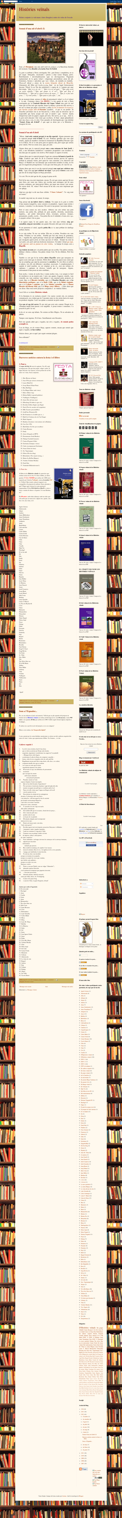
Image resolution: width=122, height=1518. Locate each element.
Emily (82, 1121)
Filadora (83, 1127)
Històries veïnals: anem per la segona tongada (95, 336)
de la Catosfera (85, 1075)
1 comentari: (51, 700)
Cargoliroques (84, 1030)
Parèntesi (83, 1243)
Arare (82, 1014)
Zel (82, 1316)
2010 (82, 1456)
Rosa (82, 1266)
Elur (82, 1118)
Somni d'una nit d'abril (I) (32, 28)
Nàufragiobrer (84, 1225)
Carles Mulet (84, 1034)
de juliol (85, 1424)
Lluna (82, 1200)
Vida (82, 1302)
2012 (82, 1414)
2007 (82, 1463)
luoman (64, 1496)
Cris (82, 1050)
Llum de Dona (85, 1198)
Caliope (83, 1025)
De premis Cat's (85, 1082)
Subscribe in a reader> (96, 1475)
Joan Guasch (84, 1159)
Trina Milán (84, 1296)
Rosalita (83, 1268)
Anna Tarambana (85, 1009)
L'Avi (82, 1180)
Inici (46, 986)
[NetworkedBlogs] (91, 842)
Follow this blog (91, 845)
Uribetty (83, 1300)
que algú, (70, 242)
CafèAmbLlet (84, 1023)
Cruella (83, 1052)
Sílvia (82, 1273)
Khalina (83, 1175)
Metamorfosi (84, 1212)
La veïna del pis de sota (87, 1189)
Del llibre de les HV (86, 1091)
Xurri (82, 1312)
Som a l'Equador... (28, 711)
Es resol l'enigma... (94, 285)
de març (85, 1444)
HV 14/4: (94, 259)
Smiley (83, 1278)
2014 (82, 1409)
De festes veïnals (29, 349)
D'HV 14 (83, 1064)
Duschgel (83, 1102)
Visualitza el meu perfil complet (87, 419)
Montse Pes (84, 1216)
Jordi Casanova (85, 1162)
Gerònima (83, 1141)
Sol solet (83, 1280)
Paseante (83, 1246)
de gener (85, 1450)
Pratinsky (83, 1248)
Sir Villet (83, 1275)
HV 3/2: (95, 375)
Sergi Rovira (84, 1271)
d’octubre (85, 1416)
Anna (82, 1005)
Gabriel (83, 1134)
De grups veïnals (85, 1073)
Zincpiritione (84, 1318)
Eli (81, 1114)
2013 (82, 1412)
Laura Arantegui (85, 1193)
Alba (82, 996)
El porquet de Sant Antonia (88, 1109)
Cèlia (82, 1043)
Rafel (82, 1252)
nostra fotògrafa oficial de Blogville (59, 83)
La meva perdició (85, 1184)
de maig (85, 1429)
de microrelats (84, 1077)
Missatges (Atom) (32, 990)
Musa (82, 1223)
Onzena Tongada (85, 1234)
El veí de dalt (85, 416)
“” (56, 192)
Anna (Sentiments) (86, 1007)
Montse (83, 1214)
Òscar (82, 1237)
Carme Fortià (84, 1037)
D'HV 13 (83, 1062)
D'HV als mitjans (85, 1066)
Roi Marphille (84, 1264)
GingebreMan (84, 1143)
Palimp (83, 1239)
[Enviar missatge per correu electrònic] (58, 347)
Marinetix (83, 1205)
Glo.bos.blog (84, 1146)
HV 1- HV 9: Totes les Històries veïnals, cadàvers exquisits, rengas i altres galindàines (96, 309)
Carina (82, 1032)
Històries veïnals (34, 9)
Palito (82, 1241)
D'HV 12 (83, 1059)
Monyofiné (84, 1218)
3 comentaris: (52, 347)
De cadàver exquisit (86, 1068)
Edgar (82, 1105)
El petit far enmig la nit (87, 1107)
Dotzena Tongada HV (86, 1100)
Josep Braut (84, 1166)
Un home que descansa (87, 1298)
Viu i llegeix (84, 1307)
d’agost (85, 1422)
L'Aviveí (83, 1182)
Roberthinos (84, 1262)
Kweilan (83, 1177)
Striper (83, 1284)
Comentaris (84, 887)
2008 (82, 1461)
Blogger (81, 1496)
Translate (92, 157)
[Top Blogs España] (98, 1482)
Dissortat (83, 1098)
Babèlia (83, 1016)
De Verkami (38, 702)
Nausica (83, 1227)
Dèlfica (83, 1096)
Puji (82, 1250)
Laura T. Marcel (85, 1196)
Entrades (83, 884)
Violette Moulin (85, 1305)
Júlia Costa (84, 1171)
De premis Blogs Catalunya (88, 1080)
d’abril (85, 1432)
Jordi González (85, 1164)
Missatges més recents (25, 986)
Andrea (83, 1002)
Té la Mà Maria (85, 1289)
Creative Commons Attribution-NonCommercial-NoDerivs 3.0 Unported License (90, 170)
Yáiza (82, 1314)
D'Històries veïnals (30, 702)
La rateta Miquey (85, 1187)
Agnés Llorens (85, 991)
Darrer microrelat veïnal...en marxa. (93, 349)
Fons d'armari (84, 1130)
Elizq (82, 1116)
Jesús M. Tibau (85, 1152)
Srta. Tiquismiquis (86, 1282)
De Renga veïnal (85, 1084)
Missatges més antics (67, 986)
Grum (82, 1148)
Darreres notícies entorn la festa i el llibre (39, 357)
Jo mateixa (84, 1155)
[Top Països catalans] (98, 1485)
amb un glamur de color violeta (41, 244)
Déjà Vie (83, 1089)
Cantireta (83, 1027)
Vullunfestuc (84, 1309)
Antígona (83, 1011)
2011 (82, 1453)
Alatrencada (84, 993)
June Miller (84, 1173)
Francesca (83, 1132)
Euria (82, 1123)
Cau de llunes (84, 1041)
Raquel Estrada (85, 1255)
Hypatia (83, 1150)
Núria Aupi (84, 1230)
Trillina (83, 1293)
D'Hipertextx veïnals (86, 1055)
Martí (82, 1209)
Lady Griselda (84, 1191)
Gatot (82, 1139)
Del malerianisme (85, 1093)
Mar (82, 1202)
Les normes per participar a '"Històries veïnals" (95, 272)
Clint (82, 1048)
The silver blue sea (86, 1291)
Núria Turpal (84, 1232)
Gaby (82, 1137)
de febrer (85, 1447)
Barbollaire (84, 1018)
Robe (82, 1259)
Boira (82, 1021)
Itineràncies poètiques (27, 282)
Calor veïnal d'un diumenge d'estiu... (94, 322)
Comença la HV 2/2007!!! (96, 362)
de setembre (86, 1419)
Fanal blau (83, 1125)
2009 (82, 1458)
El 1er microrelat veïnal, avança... (90, 297)
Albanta (83, 998)
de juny (85, 1427)
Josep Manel (84, 1168)
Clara (82, 1046)
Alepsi (82, 1000)
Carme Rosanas (85, 1039)
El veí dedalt (84, 1111)
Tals (82, 1287)
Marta (82, 1207)
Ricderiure (83, 1257)
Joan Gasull (84, 1157)
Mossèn (83, 1221)
